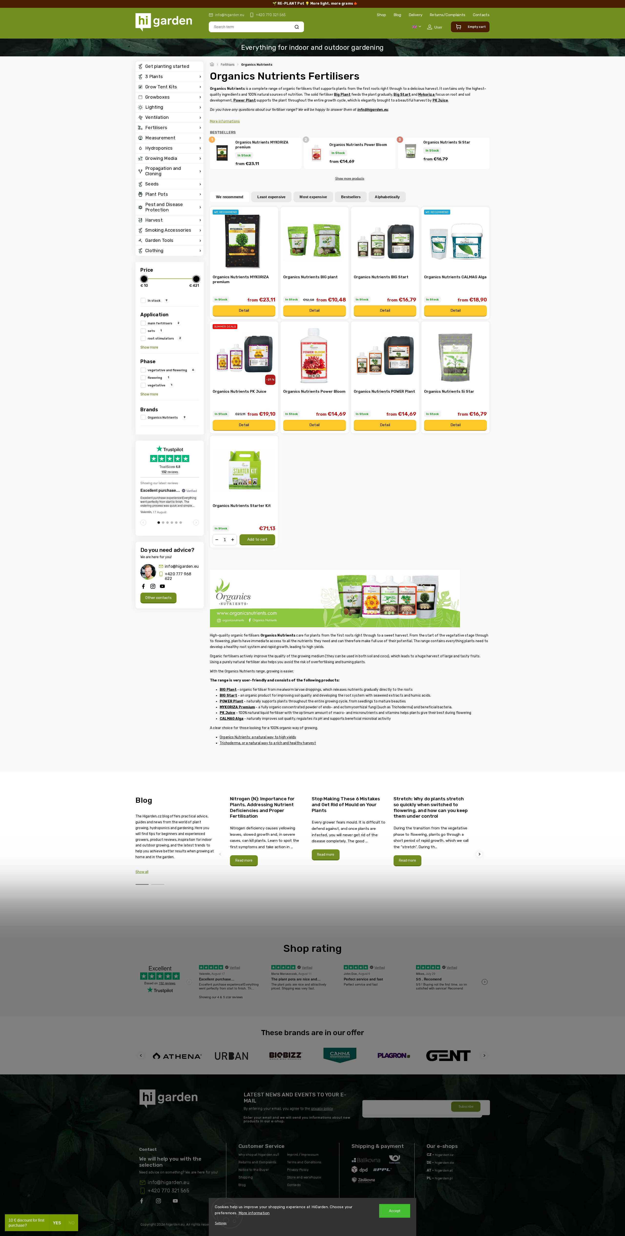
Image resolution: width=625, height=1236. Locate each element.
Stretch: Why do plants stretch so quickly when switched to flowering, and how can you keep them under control (431, 807)
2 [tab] (157, 884)
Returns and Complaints (257, 1162)
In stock (157, 300)
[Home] (212, 63)
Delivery (415, 15)
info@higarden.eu (182, 566)
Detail (244, 310)
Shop (381, 15)
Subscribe (466, 1106)
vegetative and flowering (171, 370)
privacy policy (322, 1109)
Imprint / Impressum (303, 1154)
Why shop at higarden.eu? (259, 1154)
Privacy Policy (298, 1170)
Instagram (159, 1201)
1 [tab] (142, 884)
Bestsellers (351, 197)
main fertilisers (163, 323)
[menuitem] (169, 67)
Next (480, 854)
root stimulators (164, 338)
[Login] (435, 27)
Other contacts (158, 598)
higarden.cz (444, 1155)
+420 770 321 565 (168, 1191)
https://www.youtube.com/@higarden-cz (177, 1201)
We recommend (229, 197)
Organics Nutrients (167, 417)
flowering (158, 378)
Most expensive (313, 197)
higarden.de (444, 1162)
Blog (397, 15)
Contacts (481, 15)
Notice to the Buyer (254, 1170)
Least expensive (271, 197)
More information (254, 1213)
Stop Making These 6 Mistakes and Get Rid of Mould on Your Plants (346, 804)
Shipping (246, 1177)
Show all (141, 872)
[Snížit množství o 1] (217, 539)
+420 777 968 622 (178, 576)
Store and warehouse (304, 1177)
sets (155, 331)
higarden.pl (444, 1178)
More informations (225, 121)
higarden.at (444, 1170)
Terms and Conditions (304, 1162)
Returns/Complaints (447, 15)
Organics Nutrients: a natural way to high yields (258, 737)
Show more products (349, 178)
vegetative (160, 385)
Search (296, 27)
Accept (394, 1211)
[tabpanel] (268, 831)
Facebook (142, 1201)
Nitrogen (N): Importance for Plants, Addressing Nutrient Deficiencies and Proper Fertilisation (262, 807)
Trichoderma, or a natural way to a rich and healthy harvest (268, 743)
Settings (221, 1223)
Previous (221, 854)
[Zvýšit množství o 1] (233, 539)
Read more (243, 860)
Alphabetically (387, 197)
